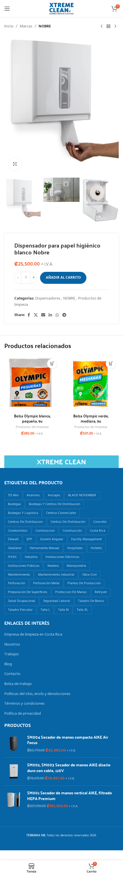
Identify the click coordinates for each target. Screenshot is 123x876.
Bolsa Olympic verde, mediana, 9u (90, 418)
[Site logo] (61, 8)
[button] (52, 364)
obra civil (89, 575)
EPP (29, 539)
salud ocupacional (21, 601)
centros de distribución (68, 522)
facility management (86, 539)
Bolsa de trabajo (18, 684)
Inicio (8, 26)
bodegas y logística (23, 513)
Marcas (26, 26)
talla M (63, 610)
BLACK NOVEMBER (82, 495)
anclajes (54, 495)
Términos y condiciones (24, 704)
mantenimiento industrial (56, 575)
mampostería (76, 566)
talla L (45, 610)
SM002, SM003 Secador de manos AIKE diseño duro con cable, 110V (68, 767)
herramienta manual (44, 548)
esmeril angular (51, 539)
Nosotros (12, 645)
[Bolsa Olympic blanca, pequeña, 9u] (32, 383)
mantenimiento (19, 575)
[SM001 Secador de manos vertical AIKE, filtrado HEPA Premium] (13, 799)
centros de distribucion (25, 522)
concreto (100, 522)
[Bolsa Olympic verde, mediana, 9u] (91, 383)
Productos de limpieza (32, 427)
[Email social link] (43, 315)
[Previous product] (101, 26)
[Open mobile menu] (7, 8)
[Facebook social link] (28, 315)
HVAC (12, 557)
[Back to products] (108, 26)
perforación (16, 583)
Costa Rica (97, 531)
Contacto (12, 674)
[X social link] (35, 315)
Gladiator (15, 548)
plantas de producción (84, 583)
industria (31, 557)
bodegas (14, 504)
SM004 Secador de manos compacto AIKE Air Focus (67, 740)
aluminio (33, 495)
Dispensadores (47, 298)
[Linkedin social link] (50, 315)
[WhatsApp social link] (57, 315)
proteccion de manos (71, 592)
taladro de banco (91, 601)
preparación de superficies (27, 592)
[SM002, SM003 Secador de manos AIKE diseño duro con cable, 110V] (13, 771)
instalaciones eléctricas (62, 557)
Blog (8, 664)
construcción (72, 531)
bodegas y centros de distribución (54, 504)
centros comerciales (61, 513)
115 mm (13, 495)
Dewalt (13, 539)
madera (53, 566)
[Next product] (115, 26)
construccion (45, 531)
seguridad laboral (56, 601)
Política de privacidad (22, 714)
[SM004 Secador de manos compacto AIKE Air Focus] (13, 744)
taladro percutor (20, 610)
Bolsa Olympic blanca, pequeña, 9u (32, 418)
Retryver (101, 592)
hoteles (96, 548)
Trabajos (11, 654)
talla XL (82, 610)
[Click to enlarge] (15, 164)
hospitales (75, 548)
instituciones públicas (23, 566)
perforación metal (46, 583)
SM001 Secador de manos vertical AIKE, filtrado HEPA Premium (69, 795)
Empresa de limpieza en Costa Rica (33, 635)
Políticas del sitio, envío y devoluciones (37, 694)
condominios (17, 531)
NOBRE (45, 26)
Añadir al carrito (63, 278)
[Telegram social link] (64, 315)
